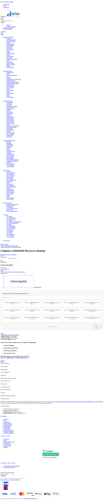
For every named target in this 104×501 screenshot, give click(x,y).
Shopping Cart (7, 446)
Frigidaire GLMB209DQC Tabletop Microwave (12, 310)
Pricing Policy (7, 427)
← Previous (8, 326)
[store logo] (13, 16)
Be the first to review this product (9, 254)
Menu (2, 34)
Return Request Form (9, 441)
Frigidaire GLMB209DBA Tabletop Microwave (12, 303)
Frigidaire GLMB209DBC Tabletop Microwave (52, 303)
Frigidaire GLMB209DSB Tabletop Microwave (52, 310)
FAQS (2, 362)
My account (6, 4)
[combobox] (8, 21)
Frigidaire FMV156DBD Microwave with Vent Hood (12, 318)
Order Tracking (7, 444)
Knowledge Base (8, 424)
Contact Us (6, 7)
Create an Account (11, 26)
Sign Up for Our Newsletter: (7, 472)
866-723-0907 (10, 2)
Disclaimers (6, 422)
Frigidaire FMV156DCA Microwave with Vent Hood (72, 318)
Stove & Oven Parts (8, 37)
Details (2, 333)
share (2, 270)
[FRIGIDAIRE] (19, 287)
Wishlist (5, 447)
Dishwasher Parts (8, 71)
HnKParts (33, 342)
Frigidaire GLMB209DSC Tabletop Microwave (71, 310)
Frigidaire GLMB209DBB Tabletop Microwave (32, 303)
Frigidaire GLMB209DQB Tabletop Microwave (91, 303)
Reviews (3, 360)
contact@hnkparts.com (22, 357)
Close (2, 33)
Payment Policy (7, 426)
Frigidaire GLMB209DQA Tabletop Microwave (72, 303)
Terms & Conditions (8, 433)
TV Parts (6, 214)
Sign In (8, 25)
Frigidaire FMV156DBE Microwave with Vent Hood (32, 318)
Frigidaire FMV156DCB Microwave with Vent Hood (92, 318)
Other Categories (8, 203)
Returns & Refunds (8, 430)
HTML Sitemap (7, 423)
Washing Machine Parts (9, 140)
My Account (7, 240)
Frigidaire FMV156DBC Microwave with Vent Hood (92, 310)
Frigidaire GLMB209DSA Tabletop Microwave (32, 310)
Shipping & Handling (9, 431)
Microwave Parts (21, 272)
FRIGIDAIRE (37, 287)
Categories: (3, 272)
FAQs (5, 440)
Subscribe (3, 475)
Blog (5, 6)
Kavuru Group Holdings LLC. (30, 498)
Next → (97, 326)
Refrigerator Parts (8, 101)
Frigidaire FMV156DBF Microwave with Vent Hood (52, 318)
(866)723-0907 (10, 357)
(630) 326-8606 (15, 466)
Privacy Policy (7, 429)
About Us (6, 419)
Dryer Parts (6, 170)
